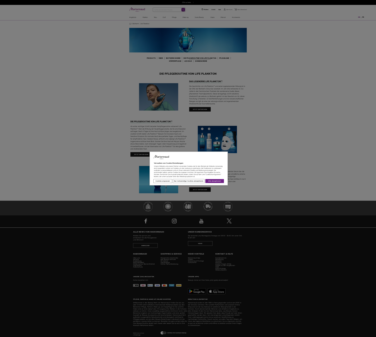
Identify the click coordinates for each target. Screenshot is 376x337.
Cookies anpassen (162, 181)
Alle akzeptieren (214, 181)
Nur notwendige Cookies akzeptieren (188, 181)
